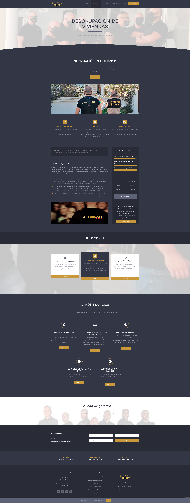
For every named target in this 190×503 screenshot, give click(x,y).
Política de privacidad (125, 486)
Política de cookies (125, 489)
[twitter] (66, 491)
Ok (108, 500)
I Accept (126, 221)
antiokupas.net (64, 485)
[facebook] (58, 491)
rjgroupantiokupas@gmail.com (64, 483)
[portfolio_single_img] (79, 203)
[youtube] (70, 491)
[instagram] (62, 491)
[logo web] (125, 475)
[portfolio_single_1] (95, 84)
